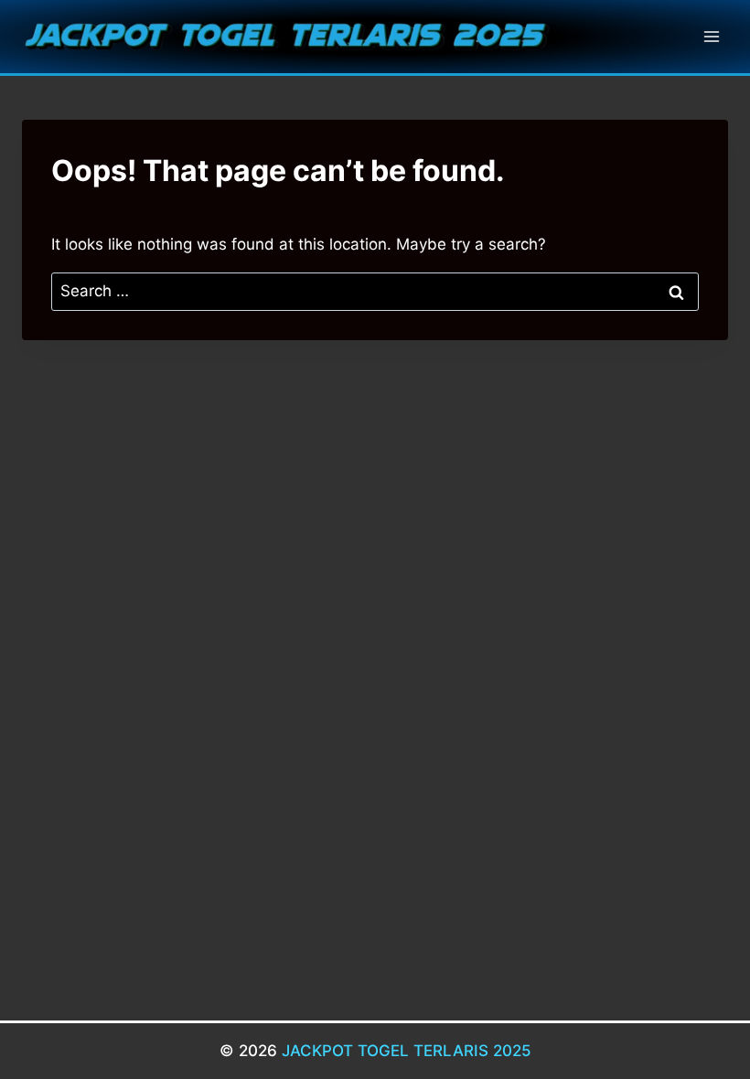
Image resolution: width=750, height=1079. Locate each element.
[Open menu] (711, 36)
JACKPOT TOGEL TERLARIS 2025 (406, 1051)
